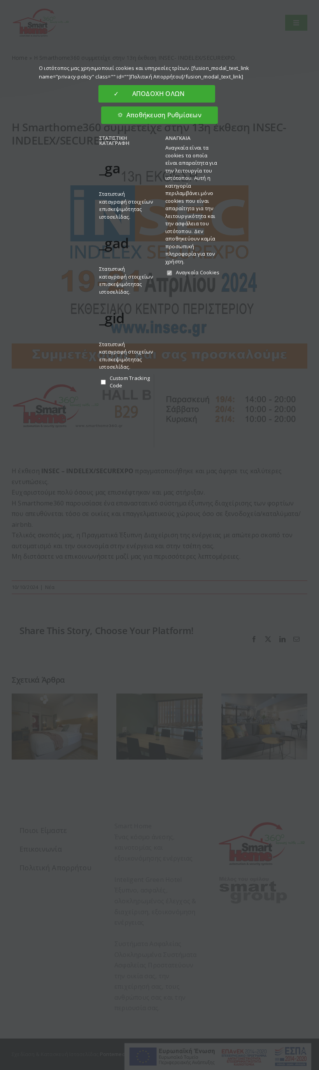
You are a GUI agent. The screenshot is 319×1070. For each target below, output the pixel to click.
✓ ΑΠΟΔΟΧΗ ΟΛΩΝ (156, 93)
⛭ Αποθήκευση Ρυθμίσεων (159, 115)
